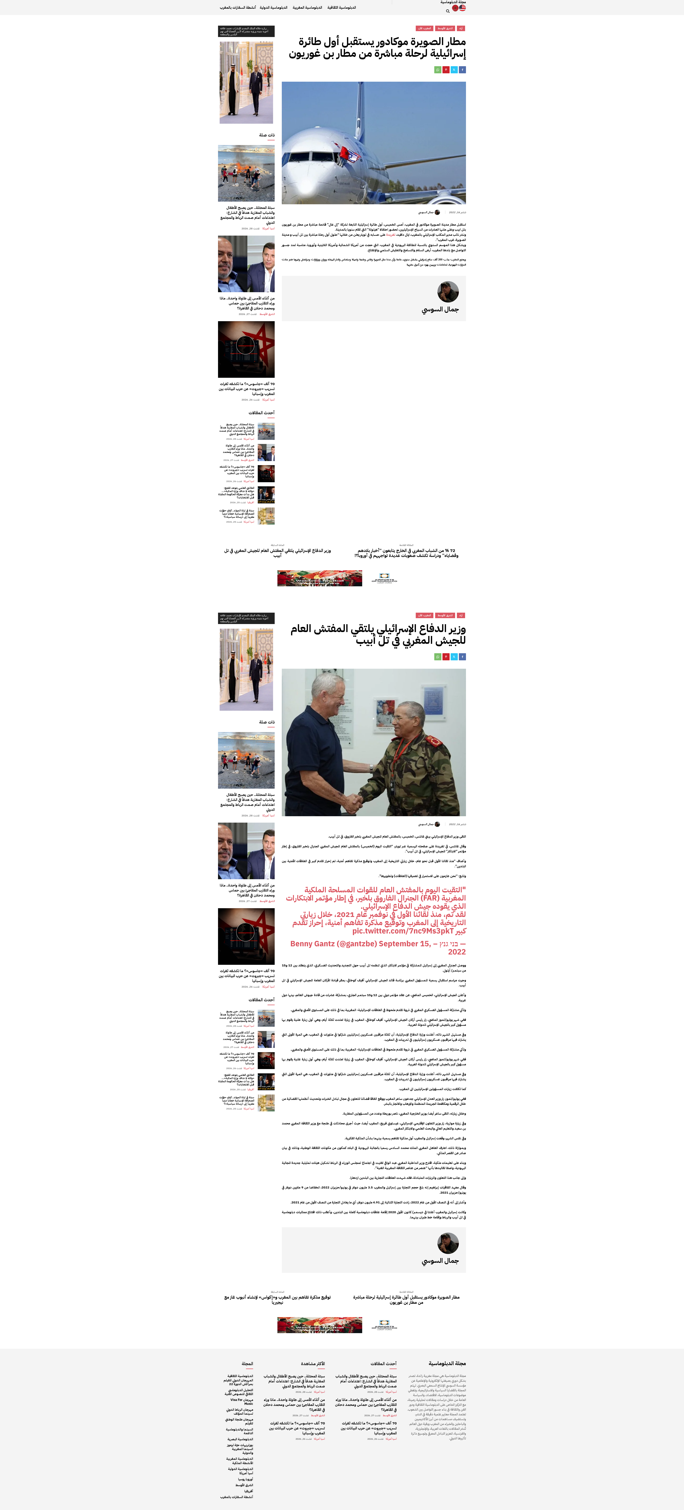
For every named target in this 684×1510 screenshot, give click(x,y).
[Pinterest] (446, 69)
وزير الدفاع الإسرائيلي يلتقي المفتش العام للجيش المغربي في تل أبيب (277, 553)
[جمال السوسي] (438, 212)
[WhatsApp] (437, 69)
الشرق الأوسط (267, 314)
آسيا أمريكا (268, 228)
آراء (461, 28)
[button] (448, 11)
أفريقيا (250, 502)
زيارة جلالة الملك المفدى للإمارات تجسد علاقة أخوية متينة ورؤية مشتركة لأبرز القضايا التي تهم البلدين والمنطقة (244, 31)
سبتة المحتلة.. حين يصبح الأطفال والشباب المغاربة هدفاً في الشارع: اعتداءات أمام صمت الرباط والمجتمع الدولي (247, 215)
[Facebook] (462, 69)
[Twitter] (454, 69)
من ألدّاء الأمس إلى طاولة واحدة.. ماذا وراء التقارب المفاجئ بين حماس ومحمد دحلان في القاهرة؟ (247, 303)
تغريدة (390, 234)
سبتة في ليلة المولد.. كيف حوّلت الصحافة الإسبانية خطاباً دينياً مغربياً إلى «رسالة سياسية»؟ (236, 514)
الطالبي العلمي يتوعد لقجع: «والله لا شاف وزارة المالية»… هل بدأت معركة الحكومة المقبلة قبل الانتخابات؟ (236, 492)
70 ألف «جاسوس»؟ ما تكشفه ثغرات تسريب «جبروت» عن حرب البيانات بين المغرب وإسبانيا (247, 388)
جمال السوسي (426, 212)
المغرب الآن (424, 28)
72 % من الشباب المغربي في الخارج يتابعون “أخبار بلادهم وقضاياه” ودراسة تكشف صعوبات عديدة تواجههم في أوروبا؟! (406, 553)
